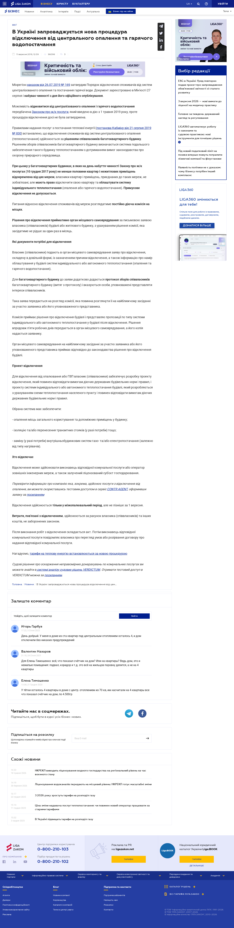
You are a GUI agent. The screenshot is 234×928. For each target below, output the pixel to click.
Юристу (62, 3)
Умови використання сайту (16, 909)
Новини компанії (61, 895)
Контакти (108, 909)
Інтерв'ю (63, 11)
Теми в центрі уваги (63, 909)
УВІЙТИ (134, 616)
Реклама (7, 914)
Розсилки (108, 905)
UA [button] (188, 3)
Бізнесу (46, 3)
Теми (226, 11)
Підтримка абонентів (114, 895)
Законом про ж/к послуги (50, 112)
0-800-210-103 (53, 849)
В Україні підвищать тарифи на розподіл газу (64, 819)
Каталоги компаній (62, 905)
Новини (29, 11)
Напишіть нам (111, 900)
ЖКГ (14, 25)
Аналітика (46, 11)
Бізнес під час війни (123, 11)
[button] (5, 4)
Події (77, 11)
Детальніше (197, 865)
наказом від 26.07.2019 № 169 (48, 85)
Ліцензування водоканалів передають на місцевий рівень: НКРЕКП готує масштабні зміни (93, 784)
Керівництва (59, 900)
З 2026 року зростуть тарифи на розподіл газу (65, 795)
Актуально (93, 11)
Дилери (6, 900)
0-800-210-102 (53, 861)
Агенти (6, 895)
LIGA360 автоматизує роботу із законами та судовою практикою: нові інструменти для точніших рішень (199, 134)
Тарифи (128, 859)
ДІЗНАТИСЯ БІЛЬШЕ (197, 225)
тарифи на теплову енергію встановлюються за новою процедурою (78, 553)
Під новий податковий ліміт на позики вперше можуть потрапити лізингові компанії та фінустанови (200, 154)
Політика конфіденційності (16, 905)
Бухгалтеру (81, 3)
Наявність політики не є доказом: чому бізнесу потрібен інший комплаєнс (199, 171)
